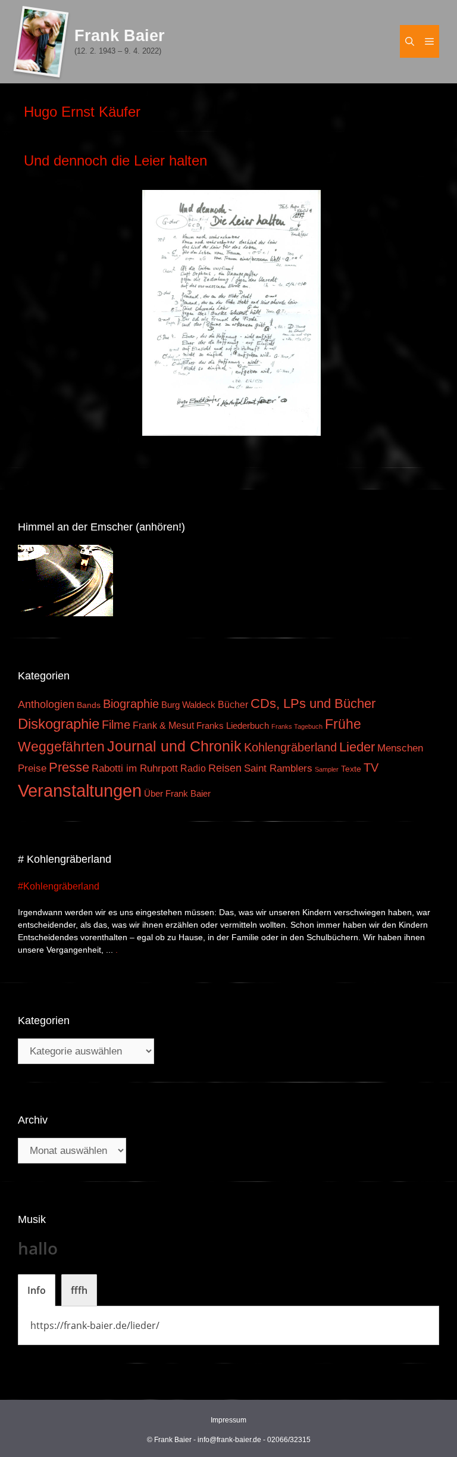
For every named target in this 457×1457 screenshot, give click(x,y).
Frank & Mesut (163, 725)
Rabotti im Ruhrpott (135, 768)
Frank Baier (119, 36)
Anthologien (46, 704)
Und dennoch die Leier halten (115, 160)
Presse (69, 767)
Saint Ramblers (278, 768)
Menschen (400, 748)
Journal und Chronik (174, 746)
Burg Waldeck (188, 705)
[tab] (36, 1290)
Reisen (225, 768)
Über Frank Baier (177, 793)
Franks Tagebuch (297, 726)
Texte (351, 769)
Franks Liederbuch (232, 726)
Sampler (327, 769)
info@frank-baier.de (229, 1440)
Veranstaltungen (80, 790)
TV (371, 767)
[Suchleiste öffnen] (410, 41)
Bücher (233, 705)
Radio (193, 768)
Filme (116, 724)
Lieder (357, 747)
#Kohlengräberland (58, 886)
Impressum (228, 1420)
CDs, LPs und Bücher (313, 703)
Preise (32, 768)
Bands (89, 705)
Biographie (131, 703)
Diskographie (58, 724)
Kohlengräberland (290, 747)
